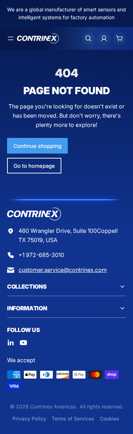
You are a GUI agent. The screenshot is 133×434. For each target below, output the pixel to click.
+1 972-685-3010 (41, 254)
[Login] (104, 38)
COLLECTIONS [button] (26, 286)
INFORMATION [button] (27, 308)
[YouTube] (23, 342)
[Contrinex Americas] (38, 38)
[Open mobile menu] (10, 38)
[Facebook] (10, 342)
